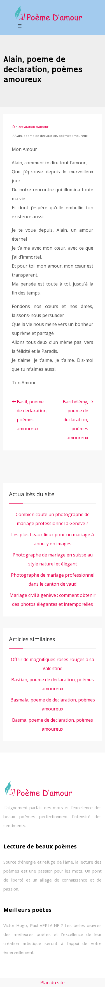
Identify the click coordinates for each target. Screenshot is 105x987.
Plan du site (52, 982)
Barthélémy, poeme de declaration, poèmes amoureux (75, 420)
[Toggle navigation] (19, 26)
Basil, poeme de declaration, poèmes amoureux (32, 415)
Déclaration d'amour (33, 127)
